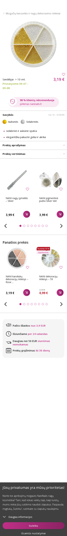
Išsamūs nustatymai (33, 533)
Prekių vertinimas (14, 154)
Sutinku (33, 525)
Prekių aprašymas (14, 145)
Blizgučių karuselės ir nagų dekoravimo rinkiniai (33, 13)
